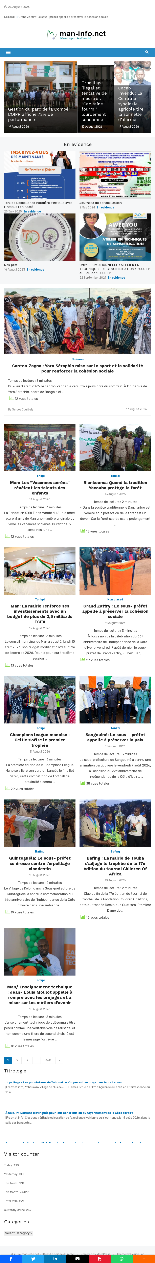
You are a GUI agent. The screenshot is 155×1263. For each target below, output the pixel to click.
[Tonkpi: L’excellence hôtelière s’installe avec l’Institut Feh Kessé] (39, 175)
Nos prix (10, 265)
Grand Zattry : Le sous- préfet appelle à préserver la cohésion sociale (115, 611)
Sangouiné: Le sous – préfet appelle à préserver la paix (115, 737)
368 (48, 1060)
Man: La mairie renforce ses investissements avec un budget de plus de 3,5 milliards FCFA (76, 17)
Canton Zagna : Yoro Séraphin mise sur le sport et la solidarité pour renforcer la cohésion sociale (77, 368)
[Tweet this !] (33, 1259)
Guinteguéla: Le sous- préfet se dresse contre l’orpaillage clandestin (40, 863)
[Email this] (77, 1259)
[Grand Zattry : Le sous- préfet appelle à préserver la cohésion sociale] (115, 571)
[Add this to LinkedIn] (55, 1259)
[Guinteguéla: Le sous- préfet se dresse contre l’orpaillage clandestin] (39, 823)
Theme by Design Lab (130, 1254)
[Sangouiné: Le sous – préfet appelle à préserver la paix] (115, 699)
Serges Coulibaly (23, 409)
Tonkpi (40, 476)
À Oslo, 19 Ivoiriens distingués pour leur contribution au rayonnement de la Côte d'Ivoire (69, 1084)
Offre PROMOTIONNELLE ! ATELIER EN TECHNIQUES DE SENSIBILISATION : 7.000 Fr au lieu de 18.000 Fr (115, 269)
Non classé (115, 599)
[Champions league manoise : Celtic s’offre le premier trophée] (39, 699)
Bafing (39, 851)
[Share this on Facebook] (11, 1259)
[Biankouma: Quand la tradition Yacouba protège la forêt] (115, 447)
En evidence (32, 211)
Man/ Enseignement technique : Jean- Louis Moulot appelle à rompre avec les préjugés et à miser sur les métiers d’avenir (39, 994)
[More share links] (144, 1259)
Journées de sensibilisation (101, 203)
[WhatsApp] (122, 1259)
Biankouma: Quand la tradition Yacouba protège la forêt (115, 485)
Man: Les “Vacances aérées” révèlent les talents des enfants (40, 488)
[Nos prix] (39, 237)
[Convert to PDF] (100, 1259)
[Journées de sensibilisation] (115, 175)
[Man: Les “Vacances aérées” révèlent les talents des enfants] (39, 447)
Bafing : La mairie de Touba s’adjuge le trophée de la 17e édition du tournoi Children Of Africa (115, 866)
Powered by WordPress (95, 1254)
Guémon (78, 359)
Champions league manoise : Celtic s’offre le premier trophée (40, 740)
